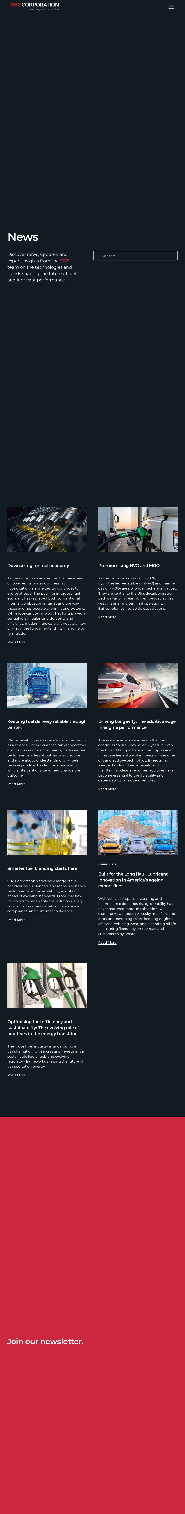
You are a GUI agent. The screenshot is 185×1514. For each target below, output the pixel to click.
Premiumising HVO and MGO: (129, 565)
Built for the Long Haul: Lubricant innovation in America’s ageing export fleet (133, 879)
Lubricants (107, 864)
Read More (16, 642)
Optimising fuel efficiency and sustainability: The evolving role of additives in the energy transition (43, 1027)
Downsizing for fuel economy (38, 565)
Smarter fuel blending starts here (42, 868)
